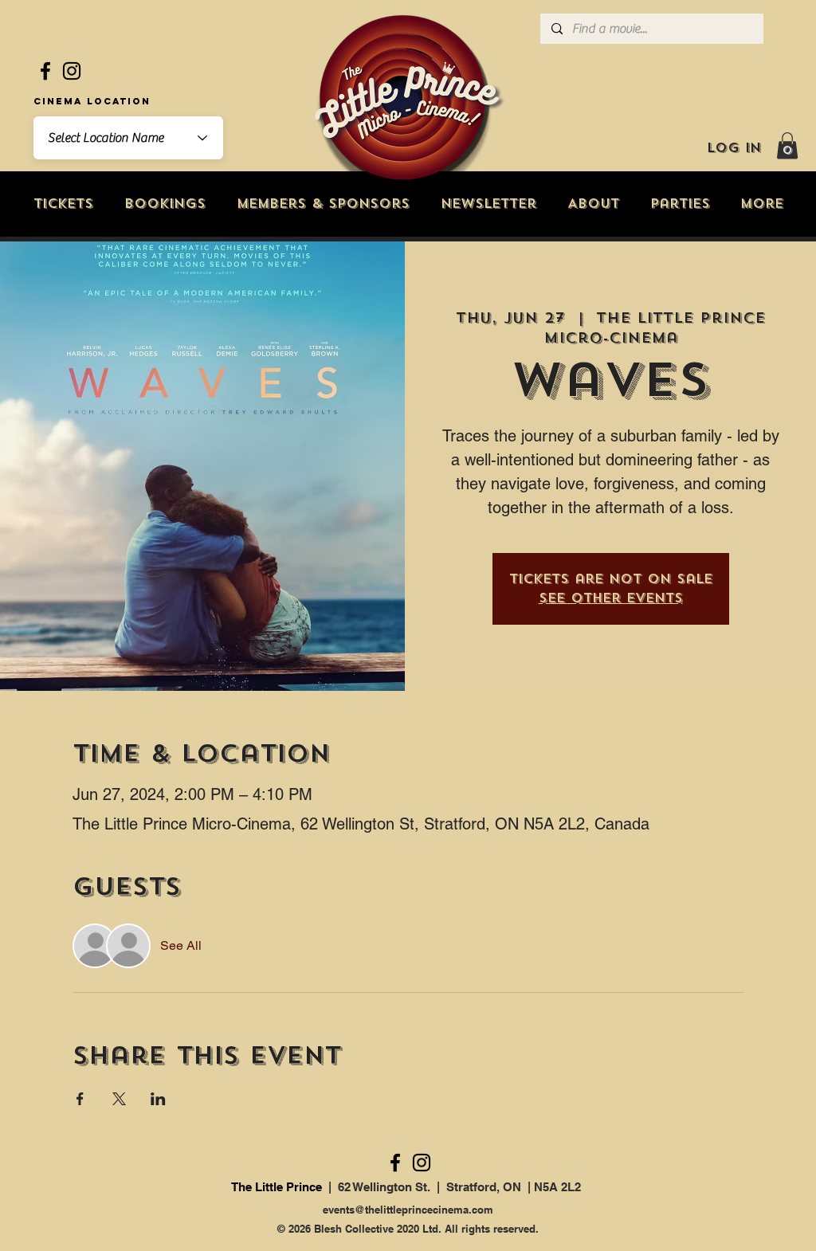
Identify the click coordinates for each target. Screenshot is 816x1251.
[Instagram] (72, 71)
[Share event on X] (119, 1098)
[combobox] (128, 137)
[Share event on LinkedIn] (158, 1098)
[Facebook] (45, 71)
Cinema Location (92, 101)
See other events (611, 598)
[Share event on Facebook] (80, 1098)
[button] (787, 145)
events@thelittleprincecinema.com (408, 1209)
